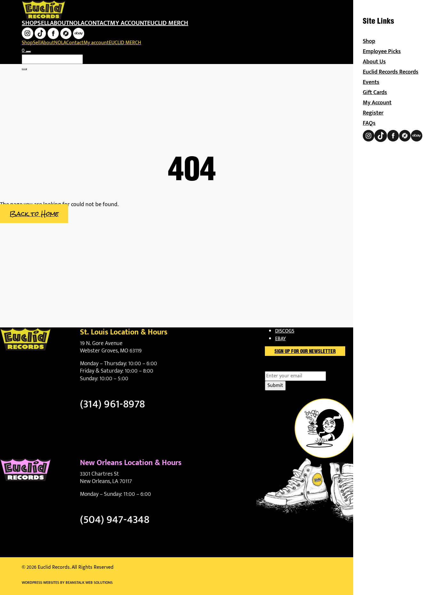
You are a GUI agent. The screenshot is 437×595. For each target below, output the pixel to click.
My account (128, 23)
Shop (29, 23)
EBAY (280, 338)
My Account (377, 103)
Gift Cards (375, 92)
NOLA (76, 23)
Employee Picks (382, 51)
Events (371, 82)
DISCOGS (284, 331)
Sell (43, 23)
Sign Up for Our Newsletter (305, 352)
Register (373, 113)
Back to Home (34, 214)
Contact (97, 23)
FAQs (369, 123)
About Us (374, 62)
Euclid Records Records (390, 72)
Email (282, 367)
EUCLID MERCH (167, 23)
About (59, 23)
